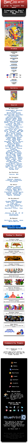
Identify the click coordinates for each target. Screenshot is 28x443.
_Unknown (10, 179)
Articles (15, 369)
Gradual (12, 131)
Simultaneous (14, 215)
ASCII (15, 119)
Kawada (19, 137)
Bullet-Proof (18, 121)
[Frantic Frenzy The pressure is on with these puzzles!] (14, 310)
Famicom (12, 174)
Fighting (9, 189)
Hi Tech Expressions (13, 132)
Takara (20, 158)
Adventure (16, 187)
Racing (15, 193)
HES (22, 131)
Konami (8, 139)
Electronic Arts (11, 129)
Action (9, 187)
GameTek (20, 130)
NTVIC (11, 147)
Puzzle (8, 193)
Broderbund (8, 121)
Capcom (10, 123)
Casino (8, 188)
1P (14, 71)
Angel (20, 118)
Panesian (14, 149)
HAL (18, 131)
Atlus (14, 120)
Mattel (21, 141)
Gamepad (14, 68)
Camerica (20, 122)
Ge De (6, 131)
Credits (15, 383)
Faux (10, 130)
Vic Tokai (18, 167)
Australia (8, 220)
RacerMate (9, 152)
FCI (15, 130)
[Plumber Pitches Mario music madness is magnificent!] (14, 274)
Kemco (9, 138)
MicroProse (17, 142)
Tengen (9, 160)
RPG (20, 193)
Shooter (9, 194)
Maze (15, 189)
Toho (20, 161)
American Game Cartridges (14, 114)
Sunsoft (8, 158)
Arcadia (8, 119)
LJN (18, 140)
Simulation (17, 194)
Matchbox (8, 141)
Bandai (19, 120)
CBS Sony (17, 123)
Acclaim (14, 56)
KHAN (14, 138)
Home (15, 362)
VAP (7, 167)
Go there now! (13, 428)
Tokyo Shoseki (14, 162)
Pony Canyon (11, 151)
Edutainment (17, 188)
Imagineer (9, 134)
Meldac (9, 142)
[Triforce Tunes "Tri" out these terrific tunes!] (14, 249)
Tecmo (20, 159)
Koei (18, 138)
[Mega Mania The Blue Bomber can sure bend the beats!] (14, 335)
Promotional (17, 180)
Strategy (17, 195)
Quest (19, 151)
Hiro (8, 133)
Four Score (10, 202)
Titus (19, 160)
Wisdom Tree (14, 169)
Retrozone (18, 152)
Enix (20, 129)
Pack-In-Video (11, 148)
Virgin (11, 168)
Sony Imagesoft (10, 157)
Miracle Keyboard (14, 204)
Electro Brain (14, 128)
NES (14, 59)
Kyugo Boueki (17, 139)
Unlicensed (14, 181)
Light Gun (13, 203)
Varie (11, 167)
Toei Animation (11, 161)
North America (14, 221)
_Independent (10, 110)
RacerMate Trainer (11, 208)
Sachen (19, 153)
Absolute (19, 110)
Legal (15, 376)
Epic (6, 130)
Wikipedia (13, 80)
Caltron (12, 122)
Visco (17, 168)
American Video (11, 118)
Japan (21, 220)
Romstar (12, 153)
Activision (11, 113)
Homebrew (18, 179)
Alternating (14, 214)
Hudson (19, 133)
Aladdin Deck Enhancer (14, 201)
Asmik (20, 119)
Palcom (19, 148)
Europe (15, 220)
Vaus (21, 208)
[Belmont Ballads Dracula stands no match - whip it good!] (14, 262)
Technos (14, 159)
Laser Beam (12, 140)
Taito (14, 158)
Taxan (8, 159)
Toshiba (19, 163)
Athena (8, 120)
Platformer (14, 65)
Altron (18, 113)
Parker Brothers (14, 150)
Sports (10, 195)
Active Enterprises (14, 112)
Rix (7, 153)
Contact (15, 379)
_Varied (17, 186)
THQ (14, 160)
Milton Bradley (13, 143)
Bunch (6, 122)
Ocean (17, 147)
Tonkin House (10, 163)
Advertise (15, 386)
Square (20, 157)
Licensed (14, 62)
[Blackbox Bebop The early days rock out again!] (14, 322)
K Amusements (10, 137)
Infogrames (18, 134)
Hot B (13, 133)
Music (20, 189)
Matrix (14, 141)
